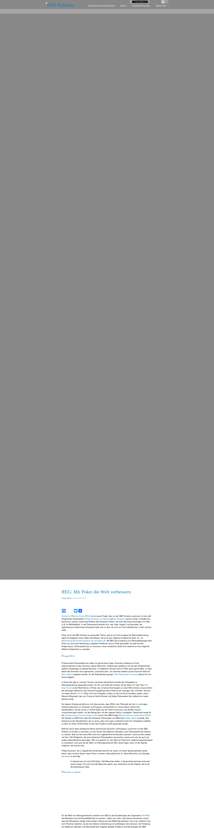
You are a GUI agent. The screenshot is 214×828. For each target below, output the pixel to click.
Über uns (160, 6)
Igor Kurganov (119, 618)
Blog (123, 6)
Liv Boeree (104, 618)
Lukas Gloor (67, 598)
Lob (137, 704)
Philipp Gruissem (92, 618)
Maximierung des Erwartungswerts (76, 640)
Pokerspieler (124, 674)
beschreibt (66, 756)
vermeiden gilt (100, 640)
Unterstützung (141, 6)
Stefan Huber (130, 718)
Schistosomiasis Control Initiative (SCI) (81, 715)
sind (131, 674)
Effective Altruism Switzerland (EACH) (135, 715)
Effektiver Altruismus (101, 6)
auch (136, 674)
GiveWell (146, 815)
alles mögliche (67, 674)
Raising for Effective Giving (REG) (76, 616)
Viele (116, 674)
